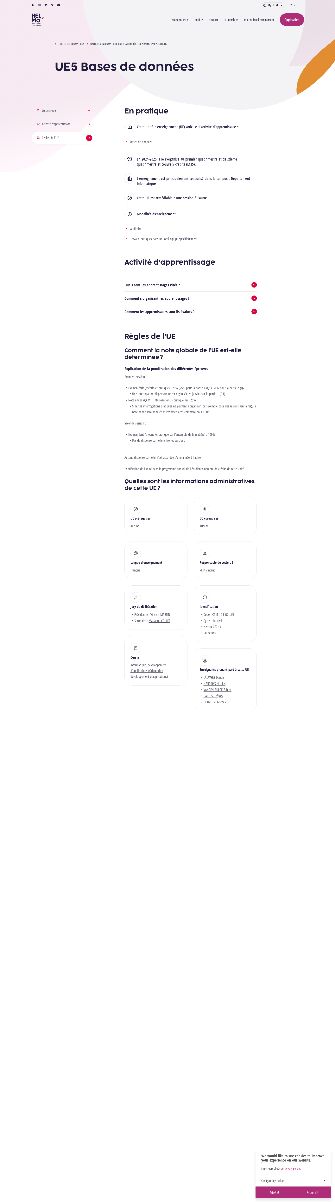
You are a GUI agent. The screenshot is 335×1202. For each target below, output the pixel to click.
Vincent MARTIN (160, 614)
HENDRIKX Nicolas (214, 683)
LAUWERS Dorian (214, 677)
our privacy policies (291, 1168)
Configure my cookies (272, 1181)
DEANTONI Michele (215, 702)
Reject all (274, 1192)
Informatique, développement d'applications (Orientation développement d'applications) (149, 671)
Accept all (312, 1192)
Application (292, 19)
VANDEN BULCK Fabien (217, 689)
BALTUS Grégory (213, 695)
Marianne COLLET (159, 620)
